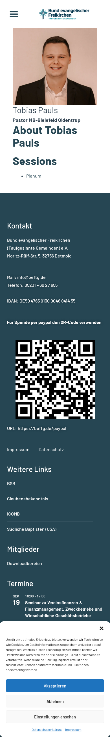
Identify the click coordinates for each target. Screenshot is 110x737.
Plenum (33, 175)
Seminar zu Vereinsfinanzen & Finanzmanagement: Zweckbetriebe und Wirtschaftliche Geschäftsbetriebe (63, 609)
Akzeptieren (55, 685)
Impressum (73, 729)
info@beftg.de (31, 277)
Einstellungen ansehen (55, 716)
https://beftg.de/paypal (42, 428)
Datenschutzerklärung (47, 729)
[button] (101, 628)
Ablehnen (55, 701)
